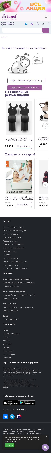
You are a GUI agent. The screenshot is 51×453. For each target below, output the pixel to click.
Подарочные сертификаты (15, 268)
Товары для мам (10, 241)
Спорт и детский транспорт (15, 261)
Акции (5, 330)
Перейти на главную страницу (26, 80)
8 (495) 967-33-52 (7, 25)
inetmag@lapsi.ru (10, 319)
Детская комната (10, 234)
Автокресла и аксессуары (15, 231)
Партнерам (8, 351)
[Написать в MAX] (32, 24)
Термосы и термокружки (14, 248)
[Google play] (27, 403)
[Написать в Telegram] (26, 24)
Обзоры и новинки (11, 334)
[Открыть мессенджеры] (45, 447)
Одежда (6, 255)
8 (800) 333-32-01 (7, 23)
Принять (10, 445)
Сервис (6, 347)
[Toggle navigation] (46, 16)
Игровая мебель (10, 265)
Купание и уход (9, 251)
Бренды (6, 341)
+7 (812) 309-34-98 (10, 311)
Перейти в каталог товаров (25, 87)
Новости (7, 337)
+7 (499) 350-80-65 (11, 298)
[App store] (11, 403)
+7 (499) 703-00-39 (11, 286)
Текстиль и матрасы (12, 237)
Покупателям (9, 354)
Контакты (7, 358)
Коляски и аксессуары (13, 227)
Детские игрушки (10, 258)
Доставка (7, 344)
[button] (47, 23)
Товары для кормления (13, 244)
